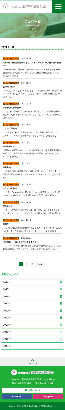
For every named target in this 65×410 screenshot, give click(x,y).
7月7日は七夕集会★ (12, 107)
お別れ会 (7, 167)
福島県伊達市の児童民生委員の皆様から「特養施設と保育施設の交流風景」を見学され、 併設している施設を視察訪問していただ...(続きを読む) (32, 72)
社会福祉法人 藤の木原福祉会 (32, 372)
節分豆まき (8, 206)
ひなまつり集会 (10, 188)
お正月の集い (9, 86)
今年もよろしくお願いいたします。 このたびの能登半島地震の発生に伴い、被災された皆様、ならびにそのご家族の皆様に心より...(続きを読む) (32, 93)
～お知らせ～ (9, 146)
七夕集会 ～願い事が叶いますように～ (20, 242)
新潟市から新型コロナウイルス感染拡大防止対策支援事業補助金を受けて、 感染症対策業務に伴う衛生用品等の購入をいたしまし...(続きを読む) (32, 153)
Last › (40, 264)
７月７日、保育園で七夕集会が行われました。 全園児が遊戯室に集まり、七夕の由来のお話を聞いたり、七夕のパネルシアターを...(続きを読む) (32, 114)
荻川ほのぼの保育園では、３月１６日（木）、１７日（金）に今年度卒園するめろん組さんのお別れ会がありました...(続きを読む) (31, 174)
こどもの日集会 (10, 128)
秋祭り (7, 224)
